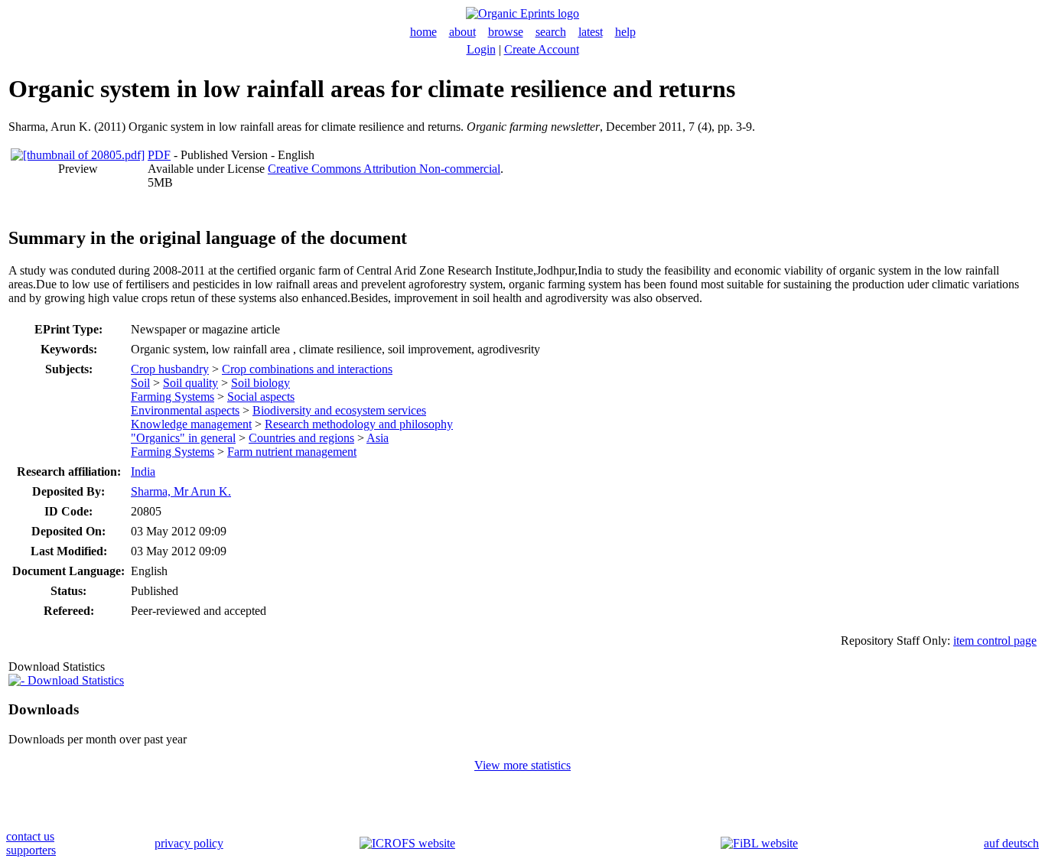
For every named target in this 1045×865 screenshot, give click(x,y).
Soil (140, 382)
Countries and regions (301, 437)
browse (505, 31)
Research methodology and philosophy (359, 424)
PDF (159, 154)
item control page (995, 640)
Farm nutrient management (291, 451)
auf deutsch (1011, 843)
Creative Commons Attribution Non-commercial (384, 168)
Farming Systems (172, 396)
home (423, 31)
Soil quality (190, 382)
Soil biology (260, 382)
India (143, 471)
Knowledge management (191, 424)
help (625, 31)
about (462, 31)
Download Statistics (74, 680)
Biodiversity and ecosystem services (339, 410)
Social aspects (261, 396)
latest (590, 31)
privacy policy (189, 843)
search (551, 31)
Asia (377, 437)
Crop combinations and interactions (307, 369)
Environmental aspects (185, 410)
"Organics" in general (183, 437)
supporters (31, 850)
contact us (30, 836)
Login (481, 49)
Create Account (541, 49)
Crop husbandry (170, 369)
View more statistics (522, 765)
